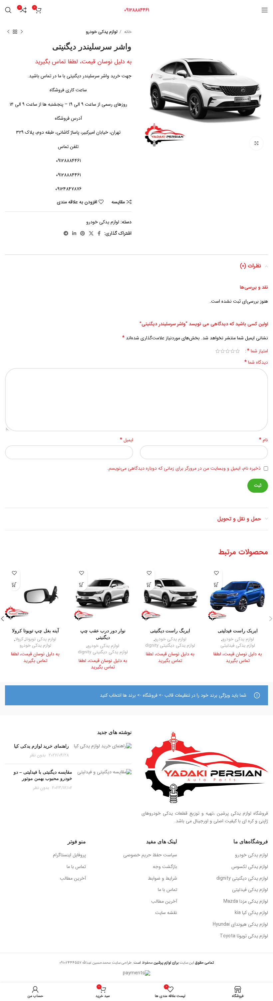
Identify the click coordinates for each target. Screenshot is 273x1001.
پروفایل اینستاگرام (69, 855)
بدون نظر (38, 755)
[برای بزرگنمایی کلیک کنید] (256, 143)
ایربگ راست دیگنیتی (170, 630)
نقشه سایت (166, 913)
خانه (127, 31)
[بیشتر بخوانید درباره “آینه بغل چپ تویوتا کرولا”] (14, 585)
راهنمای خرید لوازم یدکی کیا (41, 746)
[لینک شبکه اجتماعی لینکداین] (74, 233)
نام (263, 440)
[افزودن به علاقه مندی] (216, 573)
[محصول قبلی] (21, 32)
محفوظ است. (155, 963)
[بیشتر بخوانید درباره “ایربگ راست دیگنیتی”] (149, 585)
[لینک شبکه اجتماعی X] (91, 233)
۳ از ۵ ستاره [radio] (227, 351)
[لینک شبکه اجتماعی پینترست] (82, 233)
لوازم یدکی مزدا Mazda (245, 901)
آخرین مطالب (164, 901)
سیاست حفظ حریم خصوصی (150, 855)
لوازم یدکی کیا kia (251, 913)
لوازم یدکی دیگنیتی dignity (170, 646)
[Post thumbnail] (103, 751)
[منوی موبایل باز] (264, 10)
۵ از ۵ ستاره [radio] (217, 351)
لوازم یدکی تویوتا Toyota (244, 936)
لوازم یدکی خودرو (102, 31)
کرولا (19, 639)
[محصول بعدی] (8, 32)
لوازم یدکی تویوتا (41, 639)
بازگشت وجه (165, 867)
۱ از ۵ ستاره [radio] (237, 351)
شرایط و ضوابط (162, 878)
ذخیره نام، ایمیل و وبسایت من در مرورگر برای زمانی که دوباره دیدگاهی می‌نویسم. (184, 468)
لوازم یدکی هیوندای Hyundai (240, 924)
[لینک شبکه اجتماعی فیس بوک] (99, 233)
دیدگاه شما (256, 362)
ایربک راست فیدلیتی (238, 630)
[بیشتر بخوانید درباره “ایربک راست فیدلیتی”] (216, 585)
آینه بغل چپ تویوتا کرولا (35, 630)
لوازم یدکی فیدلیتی (237, 646)
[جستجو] (8, 10)
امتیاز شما (257, 351)
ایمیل (126, 440)
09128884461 (136, 10)
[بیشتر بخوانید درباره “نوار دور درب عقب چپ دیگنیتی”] (82, 585)
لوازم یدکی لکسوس (249, 867)
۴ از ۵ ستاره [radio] (222, 351)
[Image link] (206, 767)
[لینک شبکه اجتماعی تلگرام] (66, 233)
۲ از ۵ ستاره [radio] (232, 351)
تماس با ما (167, 890)
